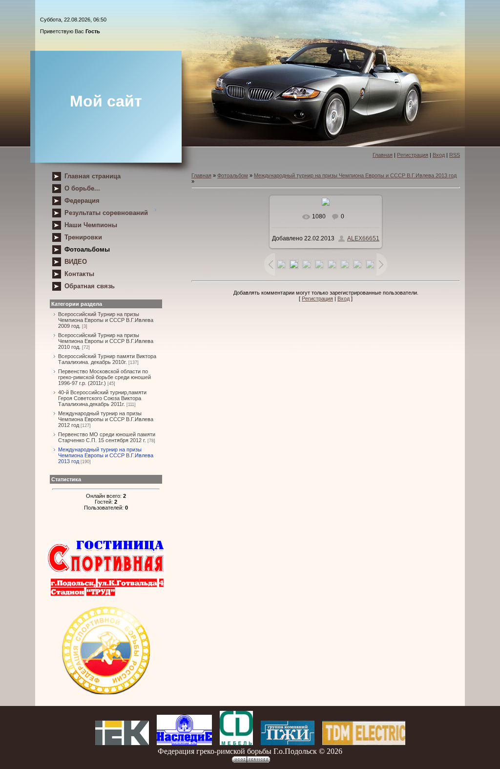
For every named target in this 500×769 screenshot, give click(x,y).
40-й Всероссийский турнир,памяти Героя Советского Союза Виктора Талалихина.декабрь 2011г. (102, 398)
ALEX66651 (363, 238)
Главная (383, 155)
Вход (439, 155)
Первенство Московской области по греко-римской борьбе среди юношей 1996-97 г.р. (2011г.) (104, 377)
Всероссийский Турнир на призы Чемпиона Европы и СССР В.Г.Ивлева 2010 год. (105, 341)
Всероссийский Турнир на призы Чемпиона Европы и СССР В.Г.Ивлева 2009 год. (105, 320)
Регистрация (412, 155)
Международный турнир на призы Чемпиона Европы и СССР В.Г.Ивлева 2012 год (105, 419)
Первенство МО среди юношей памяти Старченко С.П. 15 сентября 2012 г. (106, 437)
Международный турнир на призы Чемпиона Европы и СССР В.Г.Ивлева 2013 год (105, 455)
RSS (454, 155)
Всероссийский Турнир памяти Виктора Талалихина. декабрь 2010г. (107, 359)
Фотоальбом (232, 175)
